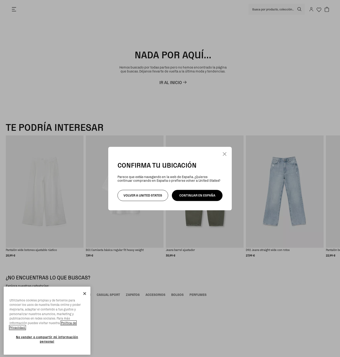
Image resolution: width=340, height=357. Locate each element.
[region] (47, 321)
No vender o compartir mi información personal (47, 339)
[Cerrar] (85, 293)
